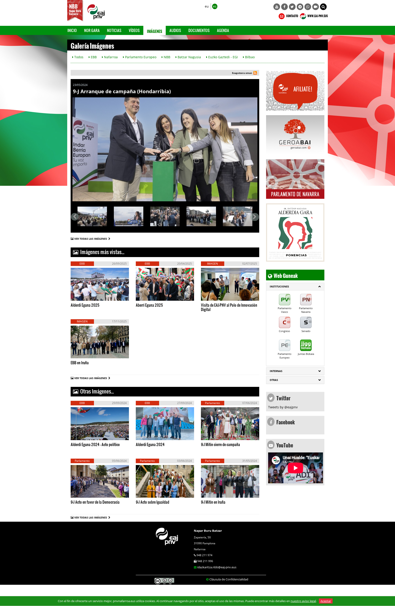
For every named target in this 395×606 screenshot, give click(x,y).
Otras (274, 380)
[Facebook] (284, 6)
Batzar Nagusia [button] (189, 57)
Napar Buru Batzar (208, 531)
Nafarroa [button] (110, 57)
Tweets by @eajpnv (283, 407)
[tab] (295, 286)
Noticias (114, 30)
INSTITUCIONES (279, 286)
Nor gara (92, 30)
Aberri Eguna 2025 (149, 305)
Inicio (72, 30)
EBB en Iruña (80, 362)
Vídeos (134, 30)
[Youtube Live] (315, 6)
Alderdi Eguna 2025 (85, 305)
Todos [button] (78, 57)
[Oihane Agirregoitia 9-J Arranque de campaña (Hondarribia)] (128, 216)
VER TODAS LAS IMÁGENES (91, 238)
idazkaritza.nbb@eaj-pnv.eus (216, 567)
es (214, 6)
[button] (323, 6)
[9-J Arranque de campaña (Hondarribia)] (165, 149)
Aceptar (325, 601)
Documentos (199, 30)
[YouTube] (276, 6)
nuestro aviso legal (303, 601)
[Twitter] (292, 6)
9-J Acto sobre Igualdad (152, 502)
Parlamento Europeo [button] (140, 57)
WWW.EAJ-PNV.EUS (317, 15)
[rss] (255, 73)
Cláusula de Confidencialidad (228, 579)
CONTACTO (292, 15)
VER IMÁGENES (92, 296)
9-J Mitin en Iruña (213, 502)
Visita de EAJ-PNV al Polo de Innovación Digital (229, 307)
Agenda (223, 30)
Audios (175, 30)
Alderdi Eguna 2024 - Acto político (95, 444)
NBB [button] (166, 57)
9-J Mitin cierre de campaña (220, 444)
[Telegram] (300, 6)
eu (207, 6)
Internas (276, 371)
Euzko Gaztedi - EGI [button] (222, 57)
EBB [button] (93, 57)
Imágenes (154, 30)
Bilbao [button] (249, 57)
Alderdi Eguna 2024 (150, 444)
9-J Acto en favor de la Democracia (95, 502)
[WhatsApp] (307, 6)
